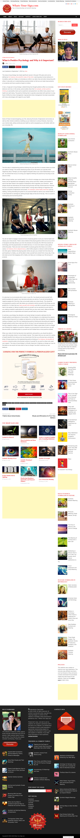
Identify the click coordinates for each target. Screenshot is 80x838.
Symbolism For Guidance (70, 1)
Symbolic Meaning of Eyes (9, 458)
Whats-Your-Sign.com (25, 5)
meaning (17, 403)
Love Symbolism (51, 1)
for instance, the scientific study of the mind (21, 77)
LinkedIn (30, 808)
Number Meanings (60, 1)
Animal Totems (6, 1)
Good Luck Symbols (42, 1)
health (9, 403)
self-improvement (41, 403)
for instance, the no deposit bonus (16, 249)
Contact (28, 16)
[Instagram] (73, 4)
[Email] (77, 4)
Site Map (21, 16)
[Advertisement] (28, 108)
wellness (49, 403)
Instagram (31, 806)
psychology (33, 403)
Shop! (45, 16)
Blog (15, 16)
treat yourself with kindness (27, 305)
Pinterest (30, 804)
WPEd (4, 404)
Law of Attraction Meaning (46, 479)
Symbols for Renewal (8, 437)
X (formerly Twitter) (33, 801)
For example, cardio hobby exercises (38, 189)
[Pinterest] (72, 4)
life (13, 403)
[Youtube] (68, 4)
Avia (7, 63)
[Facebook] (66, 4)
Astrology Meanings (15, 1)
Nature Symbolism (33, 1)
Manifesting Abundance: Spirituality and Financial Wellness (28, 479)
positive (22, 403)
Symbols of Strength (44, 458)
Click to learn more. (63, 61)
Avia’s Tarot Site (37, 16)
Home (4, 16)
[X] (70, 4)
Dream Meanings (24, 1)
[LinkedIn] (75, 4)
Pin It (19, 66)
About (10, 16)
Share (6, 66)
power (27, 403)
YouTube (30, 802)
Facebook (31, 799)
